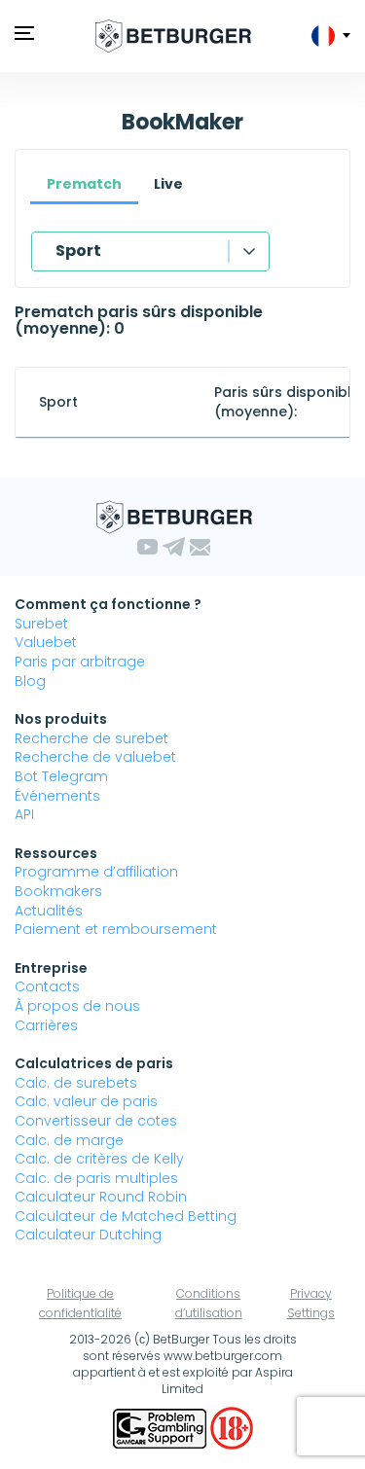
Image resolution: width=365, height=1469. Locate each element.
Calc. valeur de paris (86, 1101)
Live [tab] (168, 184)
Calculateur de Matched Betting (126, 1216)
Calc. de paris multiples (96, 1178)
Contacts (47, 986)
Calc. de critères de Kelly (99, 1158)
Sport (78, 250)
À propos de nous (77, 1006)
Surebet (41, 623)
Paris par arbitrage (80, 661)
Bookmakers (58, 891)
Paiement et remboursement (116, 929)
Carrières (46, 1025)
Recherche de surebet (91, 738)
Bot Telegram (61, 776)
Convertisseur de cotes (96, 1120)
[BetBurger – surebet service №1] (173, 36)
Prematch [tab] (84, 184)
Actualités (49, 910)
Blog (30, 681)
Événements (57, 796)
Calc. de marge (69, 1140)
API (24, 814)
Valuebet (46, 642)
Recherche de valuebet (95, 757)
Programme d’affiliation (96, 871)
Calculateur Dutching (88, 1234)
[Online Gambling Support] (161, 1427)
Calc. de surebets (76, 1083)
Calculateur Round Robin (101, 1196)
